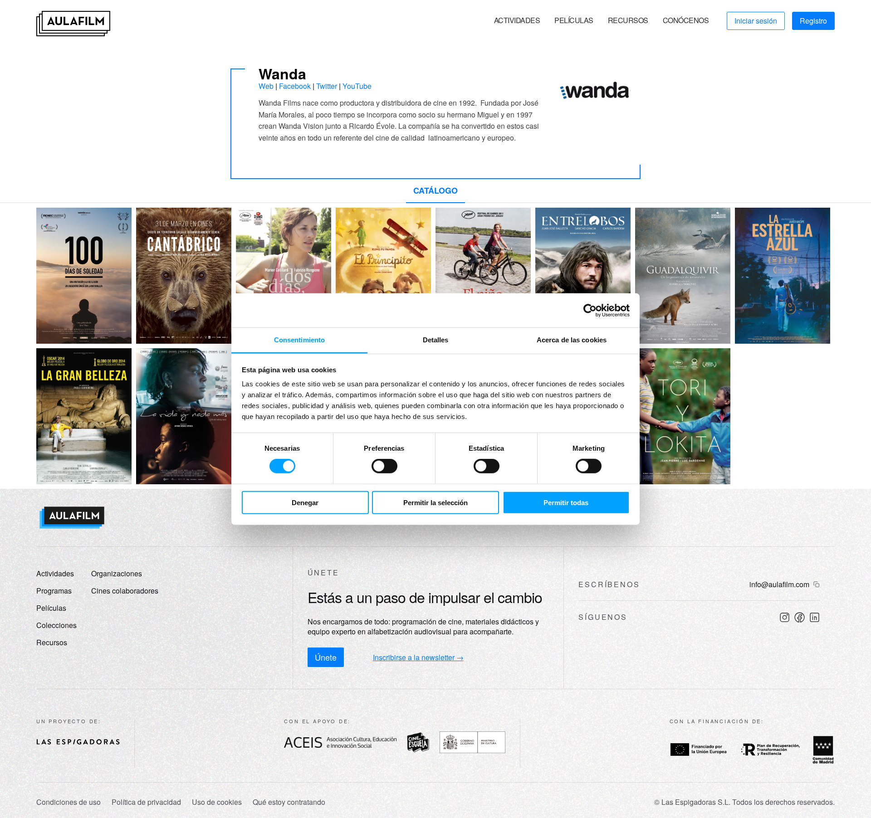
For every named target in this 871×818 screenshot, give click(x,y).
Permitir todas (565, 502)
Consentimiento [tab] (299, 340)
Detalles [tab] (436, 340)
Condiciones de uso (68, 802)
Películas (573, 20)
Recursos (628, 20)
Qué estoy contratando (289, 802)
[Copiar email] (816, 584)
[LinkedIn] (814, 617)
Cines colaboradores (124, 590)
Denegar (305, 502)
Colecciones (56, 625)
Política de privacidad (146, 802)
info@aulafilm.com (779, 584)
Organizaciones (116, 573)
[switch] (384, 466)
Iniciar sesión (755, 20)
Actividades (517, 20)
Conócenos (686, 20)
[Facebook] (799, 617)
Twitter (326, 86)
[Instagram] (784, 617)
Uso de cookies (217, 802)
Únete (326, 657)
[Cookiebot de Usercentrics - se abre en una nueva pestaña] (590, 310)
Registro (813, 20)
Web (266, 86)
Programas (54, 590)
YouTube (357, 86)
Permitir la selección (435, 502)
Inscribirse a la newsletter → (418, 657)
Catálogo (435, 190)
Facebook (295, 86)
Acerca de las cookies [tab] (572, 340)
